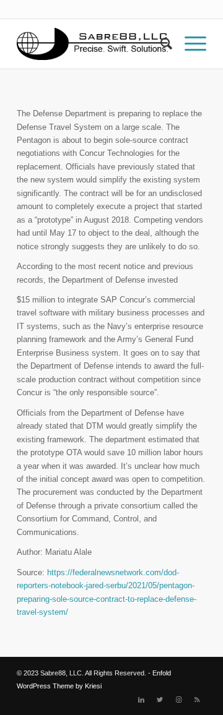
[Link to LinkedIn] (141, 699)
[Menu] (189, 44)
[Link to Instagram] (178, 699)
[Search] (160, 44)
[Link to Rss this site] (197, 699)
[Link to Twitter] (160, 699)
